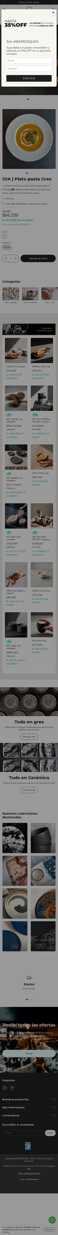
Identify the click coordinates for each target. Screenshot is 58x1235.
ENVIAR (29, 78)
